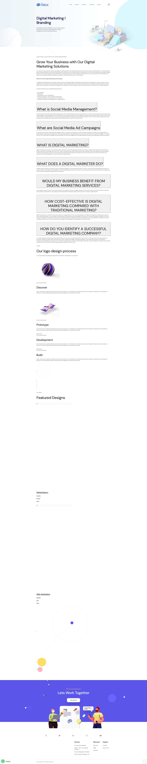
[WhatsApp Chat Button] (3, 761)
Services (83, 4)
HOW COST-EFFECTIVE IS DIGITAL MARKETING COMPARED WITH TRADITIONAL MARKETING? (73, 206)
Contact (99, 4)
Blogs (94, 748)
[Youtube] (100, 735)
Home (71, 4)
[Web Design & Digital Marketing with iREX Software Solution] (42, 4)
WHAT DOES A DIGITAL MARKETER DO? (70, 163)
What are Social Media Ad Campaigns (68, 127)
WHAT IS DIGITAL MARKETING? (62, 145)
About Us (77, 4)
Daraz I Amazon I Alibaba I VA (81, 754)
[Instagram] (87, 735)
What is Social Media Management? (67, 109)
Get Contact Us (73, 700)
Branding (38, 496)
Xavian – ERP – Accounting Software (81, 748)
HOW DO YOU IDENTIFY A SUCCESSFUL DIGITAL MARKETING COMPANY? (73, 231)
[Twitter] (59, 735)
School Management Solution (81, 752)
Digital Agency (42, 492)
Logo (37, 600)
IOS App (38, 498)
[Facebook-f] (46, 735)
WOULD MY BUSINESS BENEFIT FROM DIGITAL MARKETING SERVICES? (73, 183)
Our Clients (91, 4)
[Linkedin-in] (73, 735)
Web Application (43, 594)
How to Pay (106, 748)
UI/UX (37, 501)
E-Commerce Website (80, 745)
